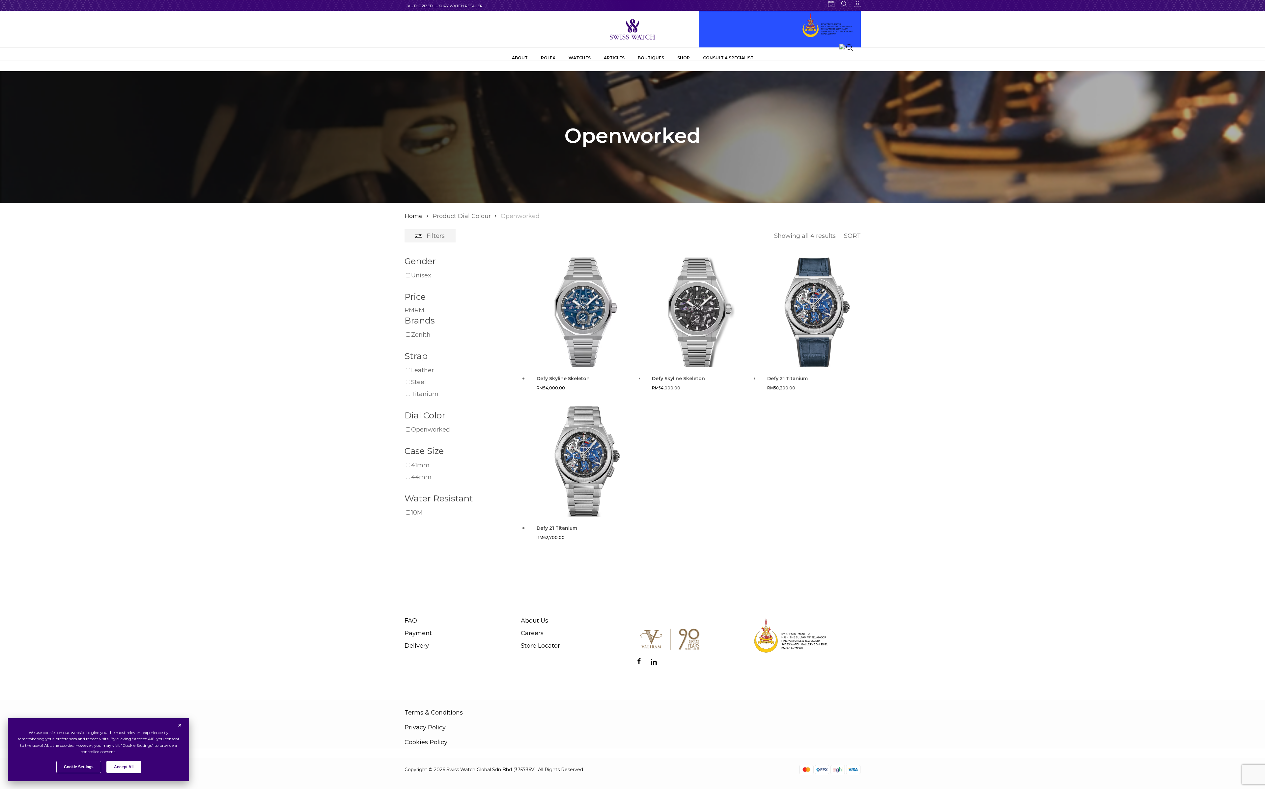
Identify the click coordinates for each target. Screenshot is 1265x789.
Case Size (424, 451)
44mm (421, 477)
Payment (418, 633)
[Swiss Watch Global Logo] (633, 29)
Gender (420, 261)
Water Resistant (439, 498)
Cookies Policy (426, 742)
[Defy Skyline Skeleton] (583, 312)
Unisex (421, 275)
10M (417, 512)
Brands (420, 320)
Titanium (424, 394)
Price (415, 297)
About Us (534, 620)
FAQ (411, 620)
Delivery (417, 645)
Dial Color (425, 415)
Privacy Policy (425, 727)
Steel (418, 382)
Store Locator (540, 645)
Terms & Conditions (434, 712)
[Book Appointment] (831, 4)
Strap (416, 356)
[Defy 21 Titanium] (814, 312)
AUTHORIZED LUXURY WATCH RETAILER (445, 6)
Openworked (430, 429)
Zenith (421, 334)
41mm (420, 465)
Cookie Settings (79, 767)
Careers (532, 633)
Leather (422, 370)
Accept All (123, 767)
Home (414, 216)
